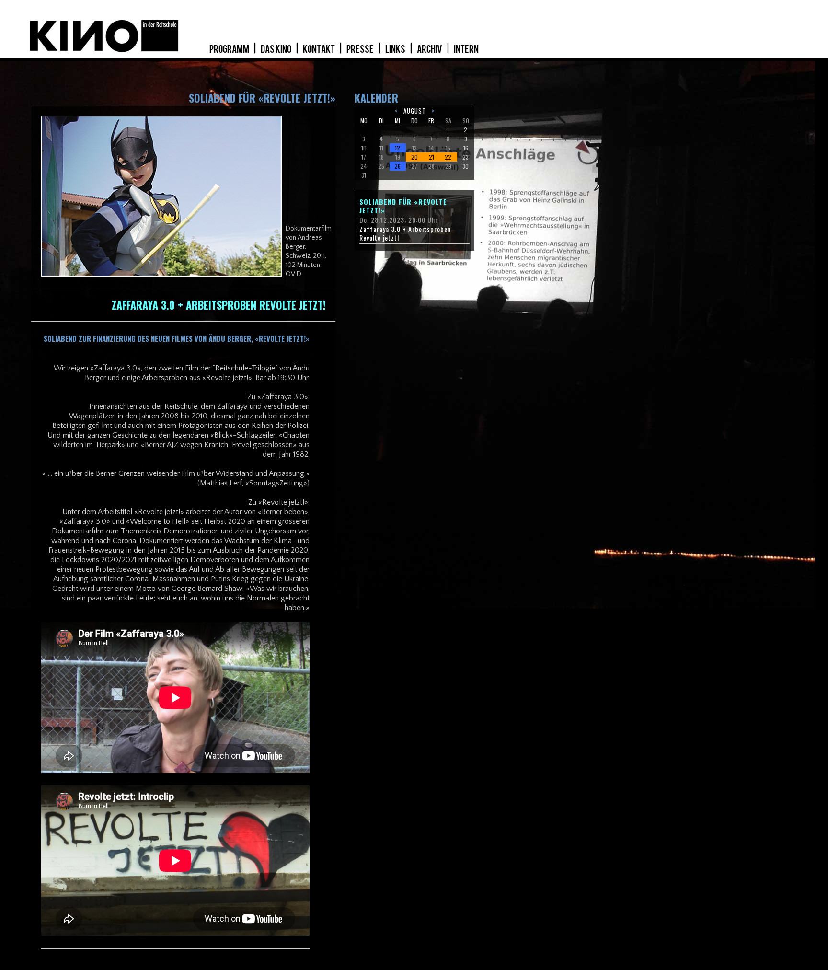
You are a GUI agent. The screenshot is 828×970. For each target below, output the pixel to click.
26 (397, 166)
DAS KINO (276, 49)
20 (414, 157)
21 (431, 157)
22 (448, 157)
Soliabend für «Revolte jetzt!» (403, 206)
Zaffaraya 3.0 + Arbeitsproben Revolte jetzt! (405, 233)
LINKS (395, 49)
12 (397, 148)
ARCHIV (430, 49)
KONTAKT (319, 49)
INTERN (466, 49)
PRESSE (361, 49)
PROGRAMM (229, 49)
